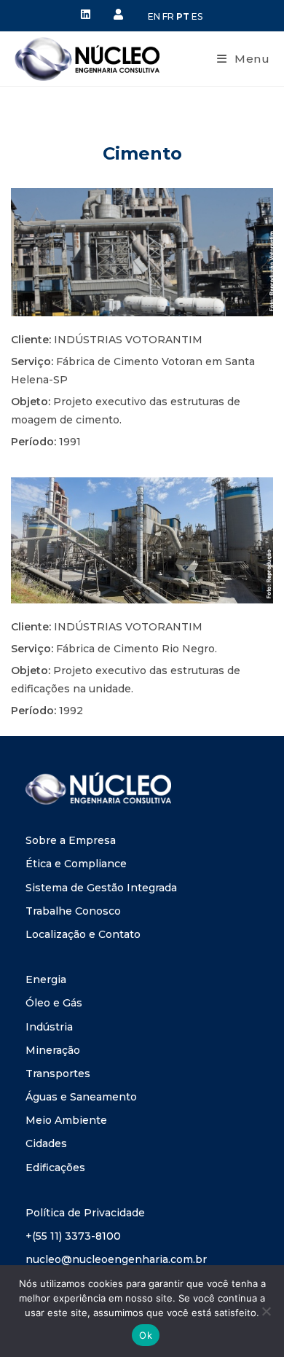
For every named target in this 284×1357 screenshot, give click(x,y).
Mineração (52, 1050)
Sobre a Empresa (70, 840)
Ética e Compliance (76, 863)
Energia (45, 979)
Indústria (49, 1026)
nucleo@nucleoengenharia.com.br (116, 1259)
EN (154, 16)
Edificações (55, 1167)
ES (197, 16)
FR (168, 16)
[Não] (266, 1311)
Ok (145, 1335)
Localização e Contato (83, 934)
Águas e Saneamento (81, 1096)
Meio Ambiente (66, 1120)
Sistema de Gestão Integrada (101, 887)
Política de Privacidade (85, 1212)
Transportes (57, 1073)
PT (182, 16)
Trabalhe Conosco (73, 911)
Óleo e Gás (53, 1002)
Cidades (46, 1143)
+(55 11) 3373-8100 (73, 1236)
